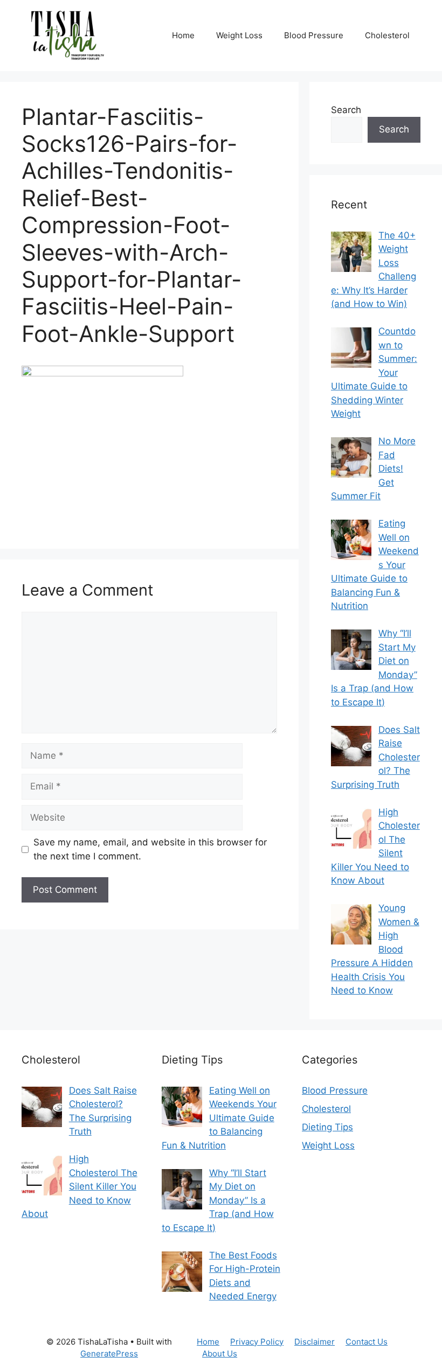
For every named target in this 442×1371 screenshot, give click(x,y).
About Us (219, 1353)
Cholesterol (387, 35)
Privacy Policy (257, 1342)
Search (346, 109)
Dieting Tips (327, 1127)
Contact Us (367, 1342)
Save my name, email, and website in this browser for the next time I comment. (150, 849)
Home (183, 35)
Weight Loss (239, 35)
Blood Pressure (313, 35)
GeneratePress (109, 1353)
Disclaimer (314, 1342)
